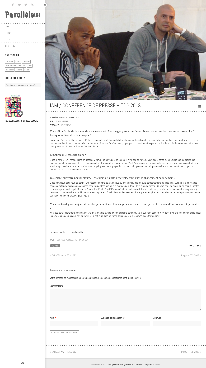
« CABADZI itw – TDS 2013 (63, 255)
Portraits (19, 70)
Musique (69, 239)
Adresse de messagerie (113, 317)
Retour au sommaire (199, 106)
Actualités (9, 61)
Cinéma (17, 61)
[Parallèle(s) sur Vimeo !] (26, 5)
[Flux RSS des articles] (32, 5)
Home (7, 26)
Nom (53, 317)
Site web (157, 317)
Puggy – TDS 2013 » (191, 255)
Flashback (26, 61)
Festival (60, 239)
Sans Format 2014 (99, 365)
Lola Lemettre (61, 121)
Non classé (10, 70)
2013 (78, 117)
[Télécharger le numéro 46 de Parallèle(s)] (21, 105)
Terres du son (81, 239)
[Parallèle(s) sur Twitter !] (19, 5)
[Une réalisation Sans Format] (22, 364)
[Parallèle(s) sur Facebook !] (13, 5)
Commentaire (56, 286)
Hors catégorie (11, 65)
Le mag (8, 33)
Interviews (22, 65)
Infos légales (11, 45)
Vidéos (26, 70)
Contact (9, 39)
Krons (30, 65)
